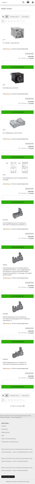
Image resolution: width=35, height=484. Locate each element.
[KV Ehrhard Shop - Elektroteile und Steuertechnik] (3, 2)
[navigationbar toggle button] (32, 2)
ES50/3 (5, 265)
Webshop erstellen (11, 481)
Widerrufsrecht (5, 432)
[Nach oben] (30, 481)
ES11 (4, 130)
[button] (3, 17)
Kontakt (3, 426)
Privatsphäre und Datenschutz (9, 442)
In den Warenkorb (17, 67)
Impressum (4, 429)
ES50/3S (5, 359)
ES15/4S (5, 220)
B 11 (4, 40)
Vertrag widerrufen (8, 476)
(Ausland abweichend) (22, 49)
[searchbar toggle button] (23, 2)
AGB (2, 435)
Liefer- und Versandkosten (8, 438)
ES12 (4, 175)
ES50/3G (5, 314)
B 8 (4, 85)
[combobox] (14, 17)
